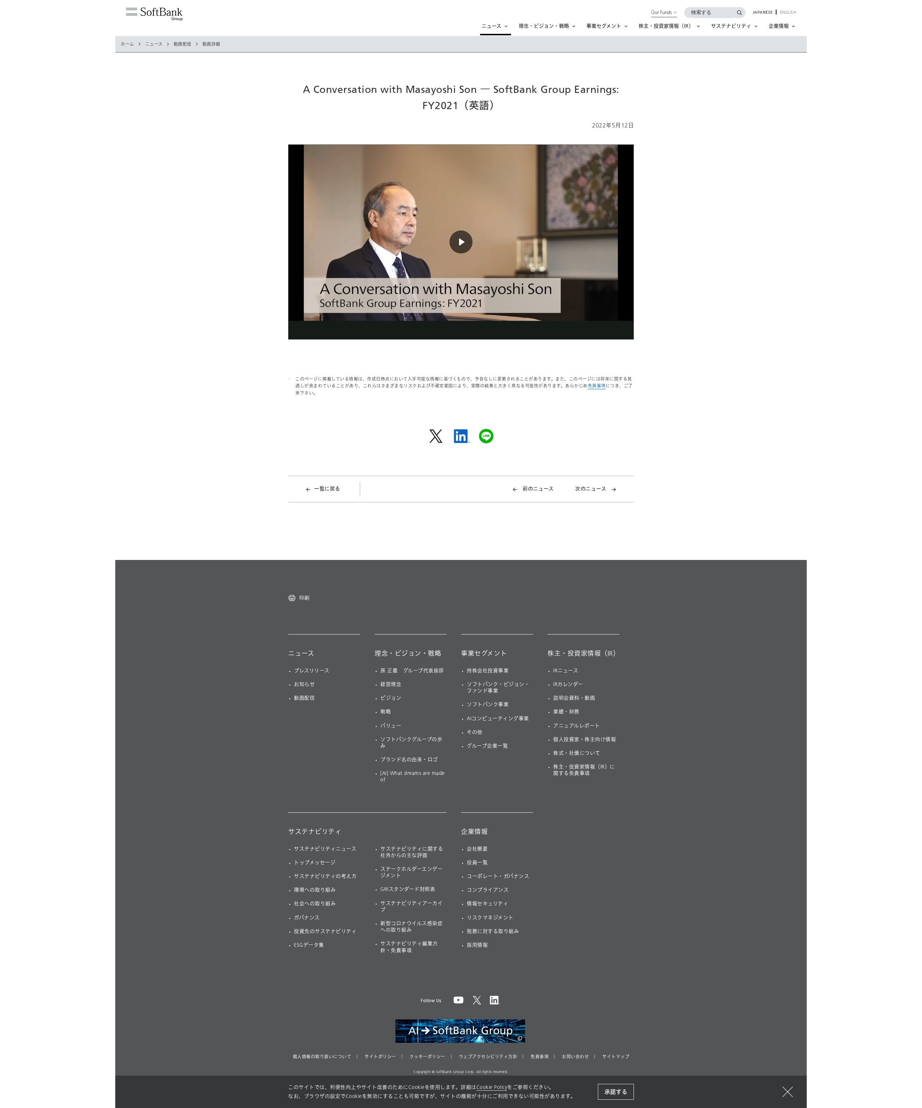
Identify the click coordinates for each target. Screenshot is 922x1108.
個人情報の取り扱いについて (322, 1057)
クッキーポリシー (427, 1057)
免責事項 (597, 386)
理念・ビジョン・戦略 (408, 653)
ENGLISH (788, 12)
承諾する (615, 1092)
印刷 (304, 598)
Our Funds (661, 12)
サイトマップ (615, 1057)
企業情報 (474, 832)
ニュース (154, 44)
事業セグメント (484, 653)
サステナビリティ (314, 832)
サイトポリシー (380, 1057)
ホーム (127, 44)
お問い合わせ (575, 1057)
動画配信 (183, 44)
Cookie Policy (491, 1087)
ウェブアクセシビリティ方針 (488, 1057)
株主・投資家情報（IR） (583, 653)
